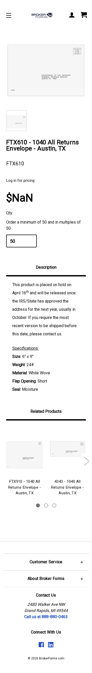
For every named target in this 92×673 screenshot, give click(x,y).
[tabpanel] (24, 462)
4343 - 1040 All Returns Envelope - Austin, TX (67, 487)
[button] (46, 562)
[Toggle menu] (13, 15)
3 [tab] (54, 505)
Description (46, 267)
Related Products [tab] (46, 411)
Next (86, 461)
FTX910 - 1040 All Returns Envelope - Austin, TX (24, 487)
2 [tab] (46, 505)
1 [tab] (38, 505)
